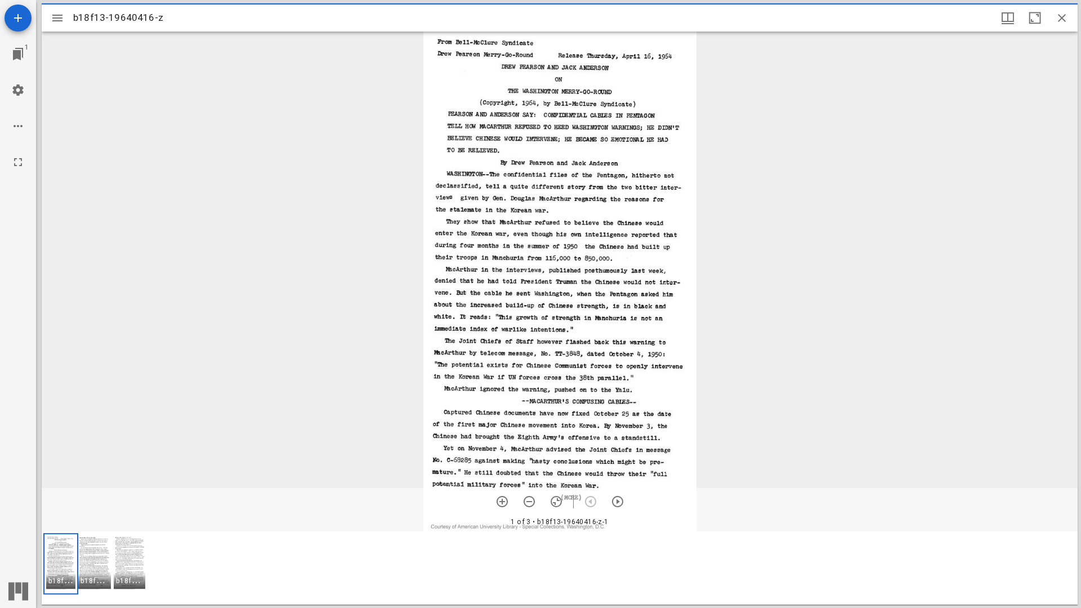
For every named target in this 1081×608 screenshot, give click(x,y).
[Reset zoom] (556, 501)
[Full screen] (18, 162)
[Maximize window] (1034, 18)
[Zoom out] (529, 501)
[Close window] (1061, 18)
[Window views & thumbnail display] (1007, 18)
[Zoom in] (502, 501)
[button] (60, 564)
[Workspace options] (18, 126)
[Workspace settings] (18, 90)
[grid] (560, 568)
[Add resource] (18, 18)
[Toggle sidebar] (57, 18)
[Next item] (617, 501)
